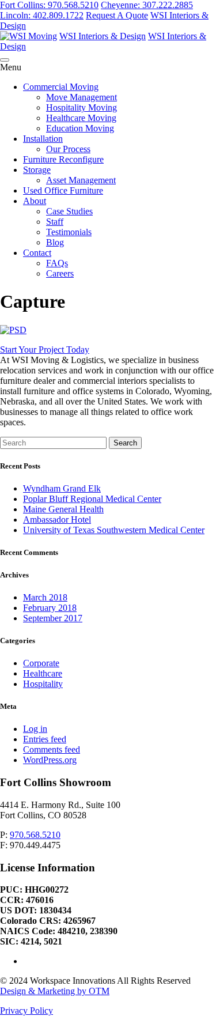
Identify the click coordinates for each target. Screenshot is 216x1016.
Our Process (68, 149)
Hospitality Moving (81, 107)
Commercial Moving (60, 87)
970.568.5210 (35, 835)
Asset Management (81, 180)
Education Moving (80, 128)
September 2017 (52, 618)
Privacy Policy (26, 1010)
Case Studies (69, 211)
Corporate (41, 663)
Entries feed (44, 739)
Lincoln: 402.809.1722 (42, 15)
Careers (60, 273)
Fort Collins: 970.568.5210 (49, 5)
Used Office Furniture (63, 190)
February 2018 (50, 608)
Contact (37, 253)
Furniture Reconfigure (63, 159)
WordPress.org (50, 760)
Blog (55, 242)
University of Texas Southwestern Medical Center (113, 530)
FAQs (57, 263)
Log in (35, 729)
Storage (37, 170)
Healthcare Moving (81, 118)
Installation (43, 138)
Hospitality (43, 684)
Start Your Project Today (44, 349)
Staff (54, 221)
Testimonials (69, 232)
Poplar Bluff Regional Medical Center (92, 499)
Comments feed (51, 749)
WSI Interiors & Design (102, 36)
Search (125, 443)
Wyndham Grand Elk (62, 488)
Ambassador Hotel (57, 519)
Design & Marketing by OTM (54, 991)
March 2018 (45, 597)
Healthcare (42, 673)
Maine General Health (63, 509)
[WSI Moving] (28, 36)
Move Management (81, 97)
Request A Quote (117, 15)
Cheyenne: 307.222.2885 (147, 5)
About (34, 201)
